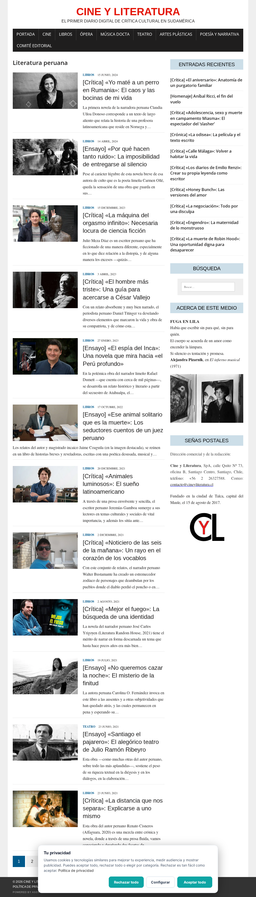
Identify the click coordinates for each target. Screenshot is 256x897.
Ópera (86, 34)
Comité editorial (34, 45)
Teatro (144, 34)
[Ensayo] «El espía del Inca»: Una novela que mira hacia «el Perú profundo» (122, 356)
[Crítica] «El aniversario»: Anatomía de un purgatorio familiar (206, 82)
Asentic (38, 892)
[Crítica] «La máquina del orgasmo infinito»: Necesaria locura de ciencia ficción (120, 223)
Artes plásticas (176, 34)
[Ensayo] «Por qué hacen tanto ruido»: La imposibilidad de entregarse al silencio (121, 156)
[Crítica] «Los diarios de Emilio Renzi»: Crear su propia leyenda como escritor (206, 173)
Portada (25, 34)
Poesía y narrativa (219, 34)
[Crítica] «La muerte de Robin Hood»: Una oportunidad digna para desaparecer (205, 244)
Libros (65, 34)
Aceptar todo (195, 882)
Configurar (160, 882)
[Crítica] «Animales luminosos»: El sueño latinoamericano (111, 484)
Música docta (115, 34)
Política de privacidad (31, 887)
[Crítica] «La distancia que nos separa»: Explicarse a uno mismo (123, 808)
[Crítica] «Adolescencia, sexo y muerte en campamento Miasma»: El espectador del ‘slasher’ (206, 118)
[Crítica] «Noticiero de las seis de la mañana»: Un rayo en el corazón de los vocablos (122, 550)
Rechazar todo (126, 882)
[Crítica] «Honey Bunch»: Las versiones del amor (197, 192)
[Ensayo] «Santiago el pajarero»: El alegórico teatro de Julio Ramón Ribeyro (121, 742)
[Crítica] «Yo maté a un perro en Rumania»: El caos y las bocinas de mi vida (121, 90)
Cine (46, 34)
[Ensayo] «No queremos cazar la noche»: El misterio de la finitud (123, 675)
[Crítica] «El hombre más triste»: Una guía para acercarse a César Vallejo (116, 289)
